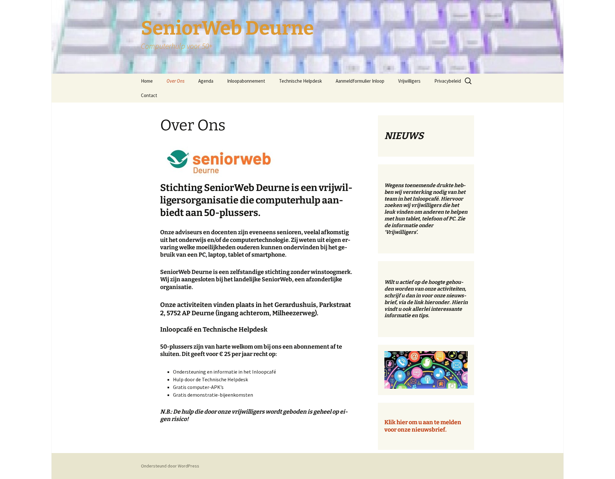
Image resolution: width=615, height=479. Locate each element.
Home (147, 81)
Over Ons (175, 81)
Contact (149, 95)
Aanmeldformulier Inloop (360, 81)
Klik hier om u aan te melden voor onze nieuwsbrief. (422, 426)
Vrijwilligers (409, 81)
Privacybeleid (447, 81)
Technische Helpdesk (300, 81)
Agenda (205, 81)
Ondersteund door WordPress (170, 466)
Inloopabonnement (246, 81)
